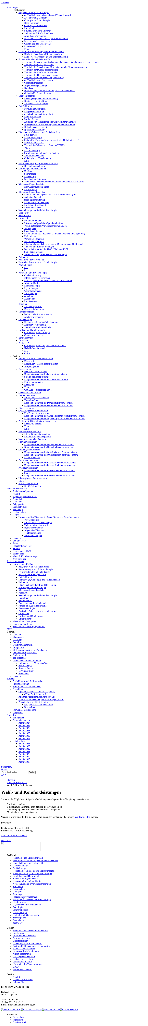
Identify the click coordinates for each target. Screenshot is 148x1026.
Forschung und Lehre (22, 624)
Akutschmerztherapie (34, 317)
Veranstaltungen (31, 520)
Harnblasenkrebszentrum (29, 431)
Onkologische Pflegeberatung (37, 158)
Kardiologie (29, 171)
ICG (26, 351)
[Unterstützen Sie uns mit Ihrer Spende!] (20, 850)
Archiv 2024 (24, 723)
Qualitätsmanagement (22, 645)
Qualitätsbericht (20, 1022)
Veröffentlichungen (33, 535)
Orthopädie (23, 218)
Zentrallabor (24, 340)
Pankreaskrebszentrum (28, 460)
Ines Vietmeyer (25, 665)
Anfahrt (16, 494)
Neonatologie (30, 189)
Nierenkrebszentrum (27, 442)
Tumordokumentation (34, 155)
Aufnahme (17, 501)
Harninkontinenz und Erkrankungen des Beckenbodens (49, 90)
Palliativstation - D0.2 (34, 142)
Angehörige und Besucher (25, 496)
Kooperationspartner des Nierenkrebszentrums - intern (49, 444)
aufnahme (28, 296)
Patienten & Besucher (17, 782)
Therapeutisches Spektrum (36, 103)
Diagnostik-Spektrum (34, 309)
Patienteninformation (33, 382)
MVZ (9, 629)
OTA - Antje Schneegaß (35, 694)
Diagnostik (29, 361)
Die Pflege (17, 639)
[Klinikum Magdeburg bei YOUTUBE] (69, 1009)
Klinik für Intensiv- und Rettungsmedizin (43, 54)
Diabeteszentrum (26, 408)
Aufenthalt (17, 499)
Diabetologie (30, 176)
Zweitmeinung (19, 559)
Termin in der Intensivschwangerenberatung (44, 77)
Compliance (18, 647)
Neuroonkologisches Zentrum (32, 439)
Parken (16, 543)
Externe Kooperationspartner (37, 436)
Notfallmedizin (25, 600)
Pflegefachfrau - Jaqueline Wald (38, 704)
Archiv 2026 (24, 743)
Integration (18, 712)
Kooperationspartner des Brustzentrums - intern (45, 374)
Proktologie (29, 28)
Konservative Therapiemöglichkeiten (41, 364)
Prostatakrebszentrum (28, 468)
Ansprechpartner (31, 366)
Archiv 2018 (24, 738)
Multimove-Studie (32, 220)
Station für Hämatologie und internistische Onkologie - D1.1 (51, 140)
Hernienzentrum (31, 23)
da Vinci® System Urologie (37, 332)
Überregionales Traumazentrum (32, 478)
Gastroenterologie (26, 96)
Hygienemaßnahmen (33, 527)
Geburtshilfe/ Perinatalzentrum (38, 93)
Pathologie (23, 257)
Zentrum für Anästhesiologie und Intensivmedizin (41, 51)
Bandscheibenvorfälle (34, 241)
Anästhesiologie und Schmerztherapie (35, 569)
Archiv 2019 (24, 736)
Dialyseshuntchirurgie (34, 111)
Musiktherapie (30, 135)
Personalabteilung (21, 684)
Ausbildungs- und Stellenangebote (28, 681)
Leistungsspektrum (32, 423)
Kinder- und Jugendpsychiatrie (32, 192)
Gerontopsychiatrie (33, 291)
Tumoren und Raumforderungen (39, 246)
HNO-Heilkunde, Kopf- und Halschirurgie (38, 163)
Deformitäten (30, 236)
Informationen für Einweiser (37, 278)
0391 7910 (6, 835)
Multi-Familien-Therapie (35, 205)
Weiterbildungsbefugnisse (24, 621)
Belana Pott (29, 707)
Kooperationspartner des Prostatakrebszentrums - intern (49, 470)
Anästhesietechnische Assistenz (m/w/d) (36, 697)
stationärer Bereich (32, 197)
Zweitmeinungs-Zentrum (35, 17)
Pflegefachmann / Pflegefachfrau (33, 702)
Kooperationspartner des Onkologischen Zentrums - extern (51, 455)
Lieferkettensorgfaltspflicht (25, 652)
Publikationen (30, 301)
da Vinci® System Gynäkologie (38, 80)
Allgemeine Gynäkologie (35, 85)
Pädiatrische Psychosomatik (31, 259)
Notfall (4, 769)
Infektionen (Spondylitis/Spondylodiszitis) (43, 223)
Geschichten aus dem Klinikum (27, 660)
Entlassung (18, 509)
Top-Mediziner (19, 658)
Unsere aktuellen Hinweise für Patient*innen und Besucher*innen (48, 517)
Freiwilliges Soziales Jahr (24, 710)
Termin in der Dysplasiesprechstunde (41, 70)
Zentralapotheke (25, 338)
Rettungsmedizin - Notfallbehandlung (41, 322)
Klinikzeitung (19, 741)
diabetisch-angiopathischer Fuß (38, 114)
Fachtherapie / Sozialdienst (36, 202)
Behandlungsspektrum (34, 166)
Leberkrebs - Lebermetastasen (38, 41)
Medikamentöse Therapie (35, 371)
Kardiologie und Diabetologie (32, 168)
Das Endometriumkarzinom (36, 413)
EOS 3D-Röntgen (32, 486)
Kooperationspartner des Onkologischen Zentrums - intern (50, 452)
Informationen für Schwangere (38, 522)
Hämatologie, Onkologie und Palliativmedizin (39, 132)
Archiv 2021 (24, 730)
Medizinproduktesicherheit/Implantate (30, 650)
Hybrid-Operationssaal (34, 348)
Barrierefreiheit (19, 507)
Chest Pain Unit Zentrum (29, 392)
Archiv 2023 (24, 725)
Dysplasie (28, 88)
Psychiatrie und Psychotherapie (32, 272)
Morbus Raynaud (32, 119)
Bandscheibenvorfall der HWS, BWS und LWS (46, 249)
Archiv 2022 (24, 728)
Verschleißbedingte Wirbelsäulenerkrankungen (45, 226)
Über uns (17, 634)
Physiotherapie (25, 265)
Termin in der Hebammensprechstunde (42, 75)
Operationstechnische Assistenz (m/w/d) (36, 691)
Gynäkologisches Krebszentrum (33, 410)
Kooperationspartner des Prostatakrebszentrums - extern (49, 475)
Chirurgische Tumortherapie (37, 20)
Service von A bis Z (22, 551)
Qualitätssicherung (32, 275)
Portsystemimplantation (35, 109)
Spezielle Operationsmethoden (38, 327)
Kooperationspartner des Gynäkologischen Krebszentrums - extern (54, 418)
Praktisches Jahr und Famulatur (27, 686)
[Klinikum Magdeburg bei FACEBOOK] (11, 1009)
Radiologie (23, 304)
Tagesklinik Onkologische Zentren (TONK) (44, 145)
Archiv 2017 (24, 762)
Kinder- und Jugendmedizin (31, 184)
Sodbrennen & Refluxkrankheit (38, 33)
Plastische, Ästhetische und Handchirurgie (37, 262)
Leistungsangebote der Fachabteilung (41, 98)
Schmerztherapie (26, 311)
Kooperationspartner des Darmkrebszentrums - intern (48, 403)
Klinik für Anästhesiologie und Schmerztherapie (46, 57)
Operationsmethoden (33, 83)
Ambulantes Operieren (23, 491)
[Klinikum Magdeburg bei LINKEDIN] (51, 1009)
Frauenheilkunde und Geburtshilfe (34, 59)
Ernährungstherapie (33, 137)
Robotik (16, 548)
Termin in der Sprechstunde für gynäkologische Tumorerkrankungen (55, 67)
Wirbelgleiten (30, 228)
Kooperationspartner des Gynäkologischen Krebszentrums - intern (54, 416)
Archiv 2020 (24, 733)
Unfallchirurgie (25, 319)
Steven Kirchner (25, 671)
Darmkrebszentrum (27, 395)
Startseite (5, 2)
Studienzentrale (20, 655)
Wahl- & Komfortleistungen (25, 556)
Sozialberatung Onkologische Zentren (41, 153)
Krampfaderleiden (32, 116)
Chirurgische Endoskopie (35, 25)
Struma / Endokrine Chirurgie (37, 30)
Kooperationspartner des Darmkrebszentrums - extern (48, 405)
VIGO (27, 148)
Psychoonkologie (32, 150)
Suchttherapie (30, 293)
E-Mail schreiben (19, 835)
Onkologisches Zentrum (29, 449)
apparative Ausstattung (34, 129)
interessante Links (32, 46)
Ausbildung (29, 298)
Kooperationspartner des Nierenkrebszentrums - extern (49, 447)
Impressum (18, 1019)
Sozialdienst (18, 553)
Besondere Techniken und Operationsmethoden (46, 38)
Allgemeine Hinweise (34, 530)
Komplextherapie (32, 285)
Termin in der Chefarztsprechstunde (40, 72)
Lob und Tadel (19, 540)
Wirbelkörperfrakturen (34, 239)
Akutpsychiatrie (31, 283)
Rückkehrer (23, 673)
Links (26, 161)
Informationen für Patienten (36, 397)
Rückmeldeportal (32, 457)
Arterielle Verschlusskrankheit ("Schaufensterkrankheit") (50, 122)
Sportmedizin (30, 174)
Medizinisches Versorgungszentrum (29, 626)
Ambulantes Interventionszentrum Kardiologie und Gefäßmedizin (54, 181)
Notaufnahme (24, 215)
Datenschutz (18, 1017)
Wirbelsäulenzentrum (28, 483)
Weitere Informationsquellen (37, 525)
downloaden (84, 817)
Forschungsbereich (32, 207)
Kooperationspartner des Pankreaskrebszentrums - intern (50, 462)
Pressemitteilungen (21, 720)
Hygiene (17, 514)
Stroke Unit (23, 213)
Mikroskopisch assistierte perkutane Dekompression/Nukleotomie (54, 244)
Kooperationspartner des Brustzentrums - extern (46, 379)
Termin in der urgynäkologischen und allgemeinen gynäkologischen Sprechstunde (61, 62)
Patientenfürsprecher (22, 546)
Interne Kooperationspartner (37, 434)
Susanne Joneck (25, 668)
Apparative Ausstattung (35, 324)
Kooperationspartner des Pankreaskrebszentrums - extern (50, 465)
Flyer (26, 49)
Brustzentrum (24, 369)
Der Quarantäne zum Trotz (36, 187)
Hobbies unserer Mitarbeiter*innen (34, 663)
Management (19, 637)
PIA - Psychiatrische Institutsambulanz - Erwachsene (48, 280)
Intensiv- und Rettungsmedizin (32, 574)
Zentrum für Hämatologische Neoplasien (37, 421)
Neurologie (23, 598)
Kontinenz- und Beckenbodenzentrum (35, 358)
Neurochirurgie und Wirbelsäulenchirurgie (37, 210)
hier (77, 817)
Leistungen (29, 384)
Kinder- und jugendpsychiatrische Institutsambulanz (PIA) (50, 194)
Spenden (17, 676)
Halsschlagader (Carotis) (35, 127)
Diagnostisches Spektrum (35, 101)
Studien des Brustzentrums (36, 377)
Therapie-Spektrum (33, 306)
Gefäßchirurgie (25, 106)
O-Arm (27, 353)
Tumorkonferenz (31, 400)
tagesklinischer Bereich (34, 200)
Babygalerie (18, 504)
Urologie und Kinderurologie (31, 330)
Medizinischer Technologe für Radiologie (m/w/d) (41, 699)
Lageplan (17, 538)
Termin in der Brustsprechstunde (39, 64)
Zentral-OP (23, 343)
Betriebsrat (18, 642)
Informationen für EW (23, 564)
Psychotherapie (31, 288)
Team (26, 387)
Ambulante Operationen (35, 36)
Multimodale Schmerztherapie (38, 314)
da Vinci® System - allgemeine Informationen (45, 345)
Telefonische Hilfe (32, 533)
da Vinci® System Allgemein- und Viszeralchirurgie (48, 15)
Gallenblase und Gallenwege (37, 43)
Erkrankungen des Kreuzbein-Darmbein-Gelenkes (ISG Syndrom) (54, 233)
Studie (27, 473)
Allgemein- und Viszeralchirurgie (33, 12)
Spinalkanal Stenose (33, 231)
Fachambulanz (19, 512)
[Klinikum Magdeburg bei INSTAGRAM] (31, 1009)
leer (26, 267)
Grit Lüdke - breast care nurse (37, 390)
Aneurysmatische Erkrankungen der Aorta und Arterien (49, 124)
